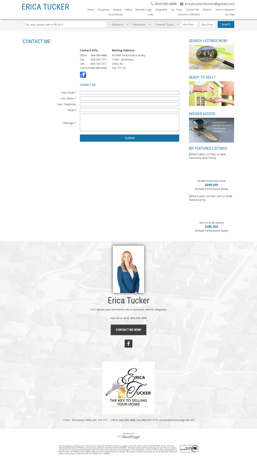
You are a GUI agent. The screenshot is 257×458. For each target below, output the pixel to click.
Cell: (82, 63)
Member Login (143, 9)
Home (90, 9)
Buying (117, 9)
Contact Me (192, 9)
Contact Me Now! (128, 330)
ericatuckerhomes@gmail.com (176, 420)
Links (150, 14)
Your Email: (68, 92)
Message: (69, 123)
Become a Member (189, 14)
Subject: (71, 110)
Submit (129, 138)
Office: (83, 55)
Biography (161, 9)
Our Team (176, 9)
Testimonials (115, 14)
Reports (207, 9)
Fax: (82, 59)
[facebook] (128, 344)
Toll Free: (85, 68)
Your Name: (67, 98)
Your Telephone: (66, 104)
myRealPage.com (128, 437)
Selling (128, 9)
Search (226, 24)
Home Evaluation (225, 9)
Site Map (230, 14)
